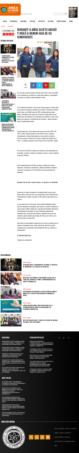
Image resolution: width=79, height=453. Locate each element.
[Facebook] (4, 34)
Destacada (27, 262)
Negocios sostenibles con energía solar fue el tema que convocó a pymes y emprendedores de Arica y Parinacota (8, 81)
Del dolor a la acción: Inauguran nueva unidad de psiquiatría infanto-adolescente (41, 357)
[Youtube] (12, 34)
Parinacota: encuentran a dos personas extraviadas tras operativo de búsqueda (12, 355)
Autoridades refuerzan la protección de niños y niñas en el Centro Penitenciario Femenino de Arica (8, 105)
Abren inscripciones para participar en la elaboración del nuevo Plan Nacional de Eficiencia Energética (8, 127)
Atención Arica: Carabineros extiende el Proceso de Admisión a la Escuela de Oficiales (73, 12)
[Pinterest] (46, 85)
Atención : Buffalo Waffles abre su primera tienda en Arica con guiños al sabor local (41, 370)
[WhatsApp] (52, 85)
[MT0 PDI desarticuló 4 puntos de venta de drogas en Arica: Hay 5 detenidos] (11, 320)
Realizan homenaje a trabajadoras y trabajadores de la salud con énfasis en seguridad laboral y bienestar (41, 344)
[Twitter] (10, 34)
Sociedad (10, 26)
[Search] (65, 14)
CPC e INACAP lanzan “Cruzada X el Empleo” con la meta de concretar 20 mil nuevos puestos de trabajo (14, 370)
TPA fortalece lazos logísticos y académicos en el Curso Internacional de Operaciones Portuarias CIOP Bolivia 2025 (41, 364)
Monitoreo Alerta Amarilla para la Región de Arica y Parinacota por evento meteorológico (13, 343)
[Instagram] (7, 34)
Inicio (3, 26)
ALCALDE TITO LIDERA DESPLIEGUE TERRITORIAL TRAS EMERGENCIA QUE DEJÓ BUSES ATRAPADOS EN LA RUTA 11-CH (13, 362)
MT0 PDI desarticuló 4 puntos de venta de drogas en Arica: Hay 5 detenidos (40, 321)
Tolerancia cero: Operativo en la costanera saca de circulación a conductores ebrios (41, 350)
